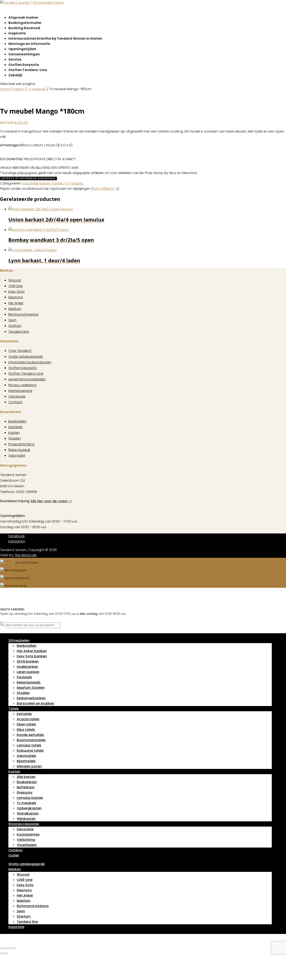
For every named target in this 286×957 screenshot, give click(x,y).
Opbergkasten (29, 808)
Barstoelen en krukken (35, 703)
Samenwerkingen (24, 54)
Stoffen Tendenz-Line (27, 70)
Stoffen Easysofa (22, 367)
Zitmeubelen (19, 640)
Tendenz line (18, 331)
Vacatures (17, 396)
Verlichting (26, 839)
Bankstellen (17, 421)
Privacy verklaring (22, 385)
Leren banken (28, 672)
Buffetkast (26, 787)
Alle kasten (26, 776)
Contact (15, 402)
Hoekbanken (27, 666)
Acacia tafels (28, 719)
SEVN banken (28, 661)
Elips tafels (26, 729)
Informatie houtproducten (29, 362)
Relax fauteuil (19, 449)
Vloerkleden (27, 845)
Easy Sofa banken (32, 656)
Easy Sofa (16, 291)
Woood (14, 280)
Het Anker (15, 303)
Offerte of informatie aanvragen (28, 178)
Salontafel (16, 455)
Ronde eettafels (30, 734)
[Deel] (10, 948)
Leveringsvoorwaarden (27, 379)
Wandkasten (28, 813)
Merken (14, 869)
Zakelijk (15, 75)
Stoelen (14, 438)
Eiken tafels (26, 724)
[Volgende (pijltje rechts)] (6, 953)
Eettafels (15, 427)
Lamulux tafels (29, 745)
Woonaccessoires (23, 824)
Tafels (13, 708)
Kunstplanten (28, 834)
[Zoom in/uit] (1, 948)
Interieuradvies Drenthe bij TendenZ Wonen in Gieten (55, 38)
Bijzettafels (26, 761)
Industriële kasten (36, 183)
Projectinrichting (21, 444)
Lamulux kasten (30, 797)
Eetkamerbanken (31, 698)
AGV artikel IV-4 (105, 188)
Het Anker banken (32, 651)
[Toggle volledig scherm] (6, 948)
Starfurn (14, 325)
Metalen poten (29, 766)
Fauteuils (24, 677)
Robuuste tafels (30, 750)
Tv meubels (36, 89)
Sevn (12, 320)
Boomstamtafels (31, 740)
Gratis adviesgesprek (25, 356)
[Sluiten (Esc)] (14, 948)
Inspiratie (16, 926)
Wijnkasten (26, 818)
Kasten (18, 89)
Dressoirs (24, 792)
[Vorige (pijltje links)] (1, 953)
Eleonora (15, 297)
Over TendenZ (19, 350)
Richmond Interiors (23, 314)
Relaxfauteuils (29, 682)
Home (5, 89)
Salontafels (26, 755)
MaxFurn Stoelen (31, 687)
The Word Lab (25, 555)
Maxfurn (14, 308)
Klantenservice (20, 390)
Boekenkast (27, 782)
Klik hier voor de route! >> (51, 501)
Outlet (13, 855)
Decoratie (25, 829)
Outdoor (15, 850)
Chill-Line (15, 285)
